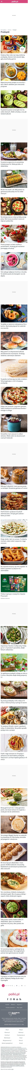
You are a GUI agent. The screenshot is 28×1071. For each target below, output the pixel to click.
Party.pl (21, 1029)
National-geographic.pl (7, 1043)
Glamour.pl (7, 1032)
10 (16, 985)
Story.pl (21, 1043)
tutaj (12, 1069)
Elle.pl (7, 1029)
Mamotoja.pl (7, 1038)
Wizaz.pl (21, 1040)
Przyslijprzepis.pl (21, 1035)
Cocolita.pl (7, 1035)
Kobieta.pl (21, 1032)
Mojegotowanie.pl (7, 1040)
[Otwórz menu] (1, 1)
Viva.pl (20, 1038)
